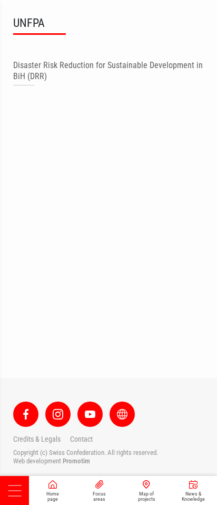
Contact (81, 439)
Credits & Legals (37, 439)
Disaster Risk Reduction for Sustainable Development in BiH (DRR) (108, 70)
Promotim (76, 461)
